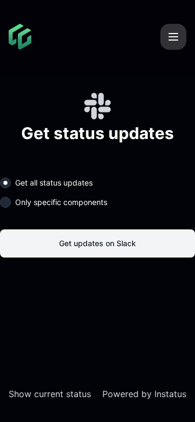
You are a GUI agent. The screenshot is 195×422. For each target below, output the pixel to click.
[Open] (173, 37)
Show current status (50, 393)
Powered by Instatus (144, 393)
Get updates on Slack (97, 243)
